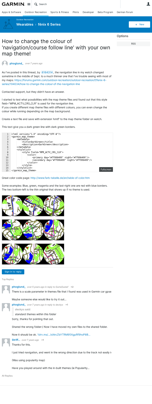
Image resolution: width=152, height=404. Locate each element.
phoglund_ (16, 63)
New (141, 24)
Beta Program (105, 12)
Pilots (76, 12)
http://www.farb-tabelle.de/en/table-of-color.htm (60, 177)
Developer (88, 12)
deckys (59, 304)
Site (29, 4)
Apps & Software (11, 12)
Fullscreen (106, 169)
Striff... (16, 339)
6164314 (47, 72)
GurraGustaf (62, 286)
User (148, 4)
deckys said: (23, 309)
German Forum (125, 12)
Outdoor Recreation (36, 12)
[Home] (13, 4)
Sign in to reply (13, 271)
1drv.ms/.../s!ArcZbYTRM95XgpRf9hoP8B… (63, 334)
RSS (133, 43)
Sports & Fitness (59, 12)
